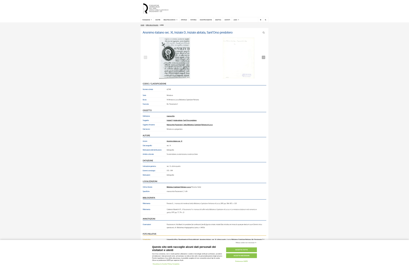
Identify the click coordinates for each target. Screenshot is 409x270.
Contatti (227, 19)
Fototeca (193, 19)
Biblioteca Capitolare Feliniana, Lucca (179, 187)
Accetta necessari (241, 255)
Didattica (218, 19)
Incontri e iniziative (206, 19)
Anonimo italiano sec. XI (174, 141)
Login (235, 19)
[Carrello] (260, 19)
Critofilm (184, 19)
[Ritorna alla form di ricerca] (264, 32)
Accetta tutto (241, 250)
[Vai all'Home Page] (158, 8)
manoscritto (171, 116)
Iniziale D (170, 120)
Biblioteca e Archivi (170, 19)
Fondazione (146, 19)
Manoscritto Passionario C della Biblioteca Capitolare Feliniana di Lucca (190, 125)
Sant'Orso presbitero (190, 120)
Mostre (157, 19)
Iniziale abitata (177, 120)
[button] (263, 57)
